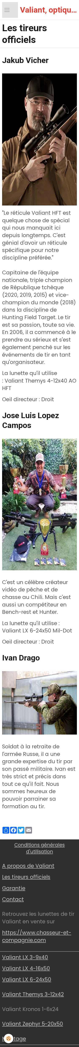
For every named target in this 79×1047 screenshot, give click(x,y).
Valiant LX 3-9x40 (25, 957)
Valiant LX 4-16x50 (26, 968)
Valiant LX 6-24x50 (26, 979)
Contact (13, 899)
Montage (14, 1038)
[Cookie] (8, 1038)
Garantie (13, 888)
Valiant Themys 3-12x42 (33, 994)
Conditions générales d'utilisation (39, 848)
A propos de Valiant (28, 866)
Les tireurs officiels (26, 877)
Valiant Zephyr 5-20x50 (32, 1024)
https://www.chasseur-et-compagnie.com (36, 936)
